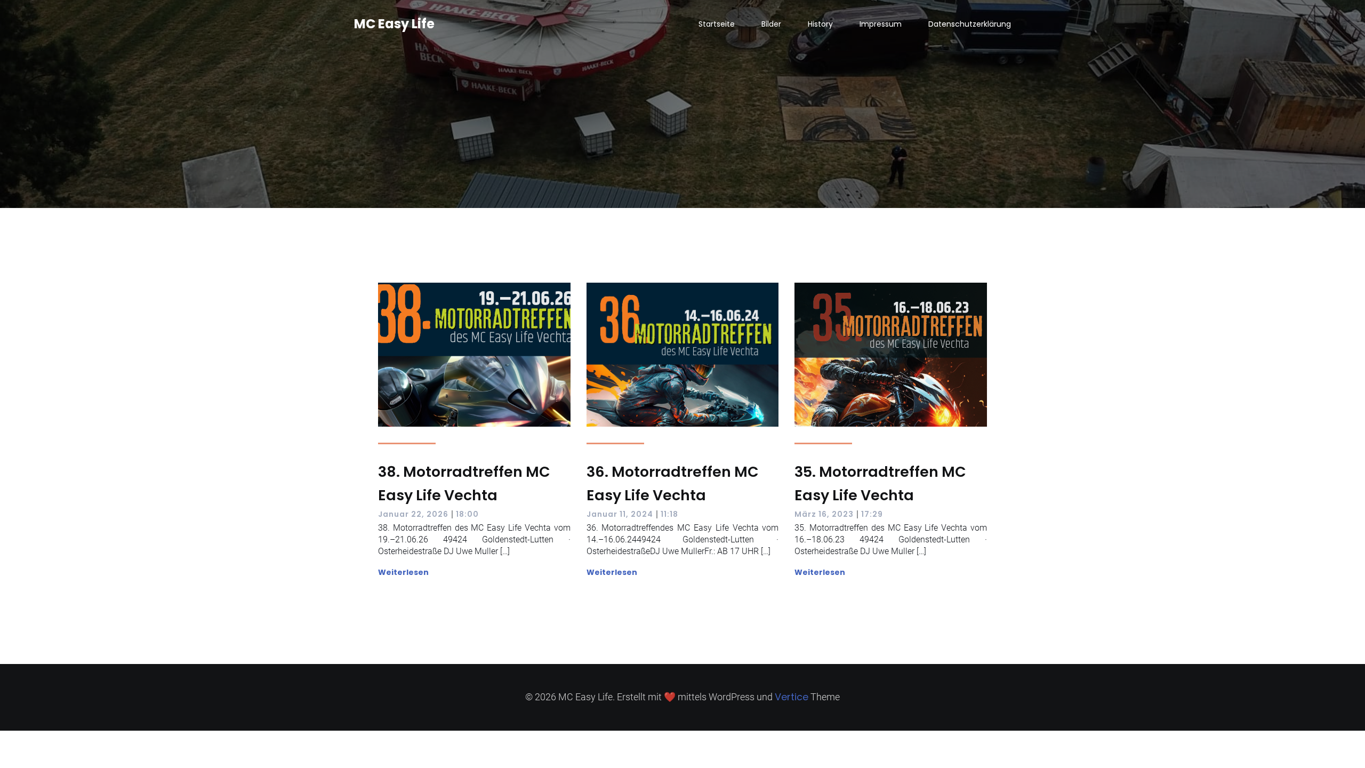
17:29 (872, 514)
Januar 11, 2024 (620, 514)
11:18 (669, 514)
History (820, 24)
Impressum (881, 24)
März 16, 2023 (824, 514)
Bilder (771, 24)
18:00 (467, 514)
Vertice (791, 696)
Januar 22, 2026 (413, 514)
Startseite (716, 24)
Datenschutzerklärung (969, 24)
